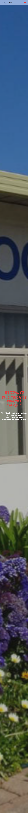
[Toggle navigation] (25, 2)
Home (10, 2)
